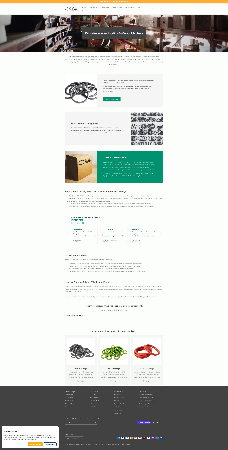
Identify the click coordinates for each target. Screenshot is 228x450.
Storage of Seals (143, 407)
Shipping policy (115, 444)
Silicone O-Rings (69, 404)
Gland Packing (118, 413)
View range (80, 381)
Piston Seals (93, 404)
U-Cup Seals (93, 394)
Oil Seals (116, 394)
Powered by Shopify (79, 444)
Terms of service (106, 444)
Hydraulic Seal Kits (119, 404)
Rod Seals (92, 407)
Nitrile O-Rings (69, 397)
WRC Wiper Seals (94, 397)
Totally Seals (72, 444)
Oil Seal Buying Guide (145, 404)
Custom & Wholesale (71, 407)
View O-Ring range (112, 99)
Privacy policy (97, 444)
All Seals (116, 407)
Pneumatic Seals (119, 397)
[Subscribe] (95, 422)
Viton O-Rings (69, 400)
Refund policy (89, 444)
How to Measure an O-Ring (146, 400)
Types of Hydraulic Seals (146, 397)
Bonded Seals (118, 400)
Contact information (125, 444)
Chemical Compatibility (145, 394)
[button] (85, 7)
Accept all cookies (35, 444)
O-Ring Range (69, 394)
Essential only (50, 444)
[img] (115, 220)
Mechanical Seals (119, 410)
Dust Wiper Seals (94, 400)
